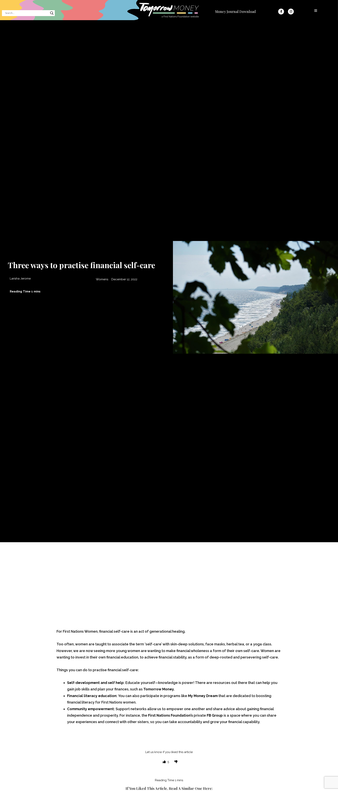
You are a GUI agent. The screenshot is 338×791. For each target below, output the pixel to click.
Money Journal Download (235, 11)
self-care (270, 657)
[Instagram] (291, 11)
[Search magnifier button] (52, 13)
